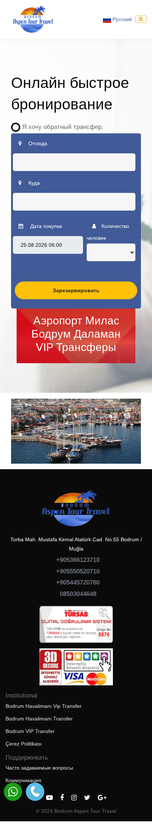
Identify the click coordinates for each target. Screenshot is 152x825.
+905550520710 (78, 571)
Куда (33, 183)
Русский (121, 19)
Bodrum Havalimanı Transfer (39, 719)
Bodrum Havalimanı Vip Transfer (44, 706)
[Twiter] (87, 797)
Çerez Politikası (24, 744)
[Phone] (35, 792)
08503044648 (78, 593)
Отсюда (37, 143)
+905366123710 (78, 559)
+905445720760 (78, 582)
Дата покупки (45, 226)
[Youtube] (49, 797)
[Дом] (33, 19)
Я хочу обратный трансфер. (60, 126)
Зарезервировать (76, 290)
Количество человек (108, 232)
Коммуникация (23, 780)
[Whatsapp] (13, 792)
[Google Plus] (102, 797)
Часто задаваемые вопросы (39, 768)
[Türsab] (76, 627)
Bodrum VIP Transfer (30, 731)
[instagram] (74, 797)
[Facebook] (62, 797)
